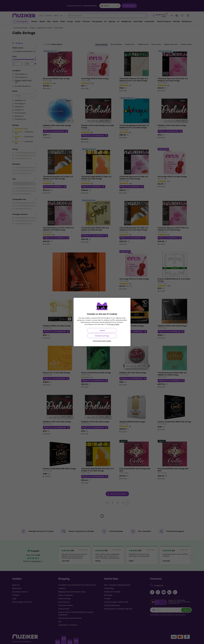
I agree (102, 330)
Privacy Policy (114, 324)
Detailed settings (102, 335)
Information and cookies (102, 341)
